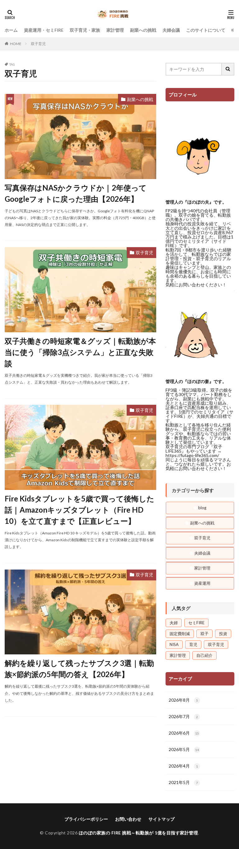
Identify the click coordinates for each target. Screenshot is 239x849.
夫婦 (174, 622)
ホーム (11, 30)
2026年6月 (184, 733)
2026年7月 (183, 716)
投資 (223, 633)
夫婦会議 (171, 30)
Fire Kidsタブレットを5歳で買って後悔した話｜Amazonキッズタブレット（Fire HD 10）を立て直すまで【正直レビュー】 (79, 509)
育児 (193, 644)
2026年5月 (184, 749)
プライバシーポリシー (86, 819)
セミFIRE (196, 622)
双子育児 (38, 43)
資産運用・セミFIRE (43, 30)
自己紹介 (204, 655)
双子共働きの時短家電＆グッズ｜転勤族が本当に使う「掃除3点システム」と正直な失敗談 (80, 352)
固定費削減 (180, 633)
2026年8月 (183, 700)
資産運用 (202, 583)
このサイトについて (205, 30)
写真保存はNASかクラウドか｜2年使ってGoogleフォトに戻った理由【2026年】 (76, 193)
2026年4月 (183, 765)
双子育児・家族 (85, 30)
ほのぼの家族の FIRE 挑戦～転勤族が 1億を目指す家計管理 (138, 832)
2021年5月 (183, 782)
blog (202, 507)
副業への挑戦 (143, 30)
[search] (228, 69)
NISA (174, 644)
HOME (15, 43)
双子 (204, 633)
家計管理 (115, 30)
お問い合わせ (128, 819)
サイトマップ (161, 819)
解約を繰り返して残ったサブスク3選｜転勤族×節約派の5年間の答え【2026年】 (79, 668)
